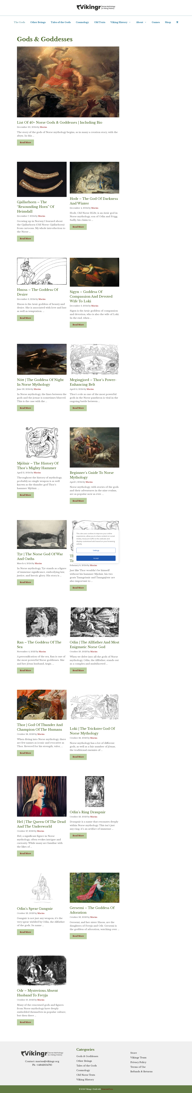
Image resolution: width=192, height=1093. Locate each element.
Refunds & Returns (141, 1071)
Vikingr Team (138, 1057)
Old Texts (99, 22)
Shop (168, 22)
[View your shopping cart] (177, 22)
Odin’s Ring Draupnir (88, 812)
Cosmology (82, 22)
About (139, 22)
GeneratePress (107, 1089)
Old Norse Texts (85, 1075)
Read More (25, 142)
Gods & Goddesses (87, 1056)
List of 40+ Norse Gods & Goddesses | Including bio (59, 122)
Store (133, 1053)
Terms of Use (138, 1067)
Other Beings (38, 22)
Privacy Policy (138, 1062)
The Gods (19, 22)
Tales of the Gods (61, 22)
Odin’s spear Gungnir (35, 909)
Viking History (118, 22)
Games (156, 22)
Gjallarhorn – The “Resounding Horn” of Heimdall (35, 206)
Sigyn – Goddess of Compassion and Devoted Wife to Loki (91, 296)
